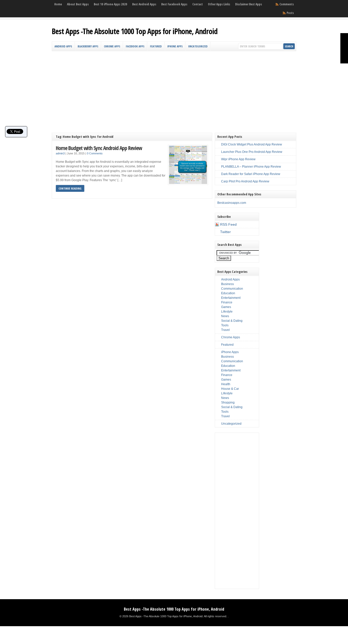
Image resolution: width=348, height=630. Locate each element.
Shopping (228, 402)
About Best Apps (78, 4)
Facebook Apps (135, 46)
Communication (232, 288)
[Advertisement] (174, 89)
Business (227, 284)
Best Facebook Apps (174, 4)
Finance (226, 302)
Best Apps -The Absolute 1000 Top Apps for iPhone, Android (135, 31)
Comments (286, 4)
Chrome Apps (112, 46)
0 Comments (95, 153)
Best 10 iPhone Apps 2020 (110, 4)
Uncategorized (198, 46)
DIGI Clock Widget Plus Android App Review (251, 144)
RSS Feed (228, 224)
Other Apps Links (219, 4)
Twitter (225, 232)
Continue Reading (70, 188)
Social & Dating (232, 321)
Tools (225, 325)
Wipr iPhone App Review (238, 159)
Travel (225, 330)
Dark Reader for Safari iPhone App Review (250, 174)
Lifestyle (227, 311)
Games (226, 307)
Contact (197, 4)
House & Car (230, 389)
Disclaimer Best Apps (248, 4)
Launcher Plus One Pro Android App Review (251, 152)
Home (58, 4)
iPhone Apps (175, 46)
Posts (290, 13)
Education (228, 293)
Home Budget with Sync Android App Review (99, 148)
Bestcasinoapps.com (231, 203)
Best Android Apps (144, 4)
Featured (156, 46)
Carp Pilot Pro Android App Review (245, 181)
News (225, 316)
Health (225, 384)
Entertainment (230, 298)
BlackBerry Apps (88, 46)
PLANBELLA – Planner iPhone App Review (251, 166)
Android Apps (63, 46)
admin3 (60, 153)
